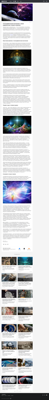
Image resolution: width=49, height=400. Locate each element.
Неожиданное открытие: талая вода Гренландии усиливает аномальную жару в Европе (24, 369)
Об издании (9, 395)
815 (15, 391)
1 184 (31, 356)
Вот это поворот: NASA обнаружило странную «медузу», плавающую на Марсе (24, 283)
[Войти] (46, 1)
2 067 (15, 339)
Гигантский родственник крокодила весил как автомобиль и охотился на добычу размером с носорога (24, 334)
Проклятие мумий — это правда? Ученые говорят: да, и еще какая (24, 299)
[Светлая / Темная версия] (44, 1)
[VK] (45, 395)
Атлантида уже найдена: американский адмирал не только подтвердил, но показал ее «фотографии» (25, 267)
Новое (14, 1)
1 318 (15, 356)
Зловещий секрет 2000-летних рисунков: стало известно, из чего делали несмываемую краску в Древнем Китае (8, 317)
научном (11, 34)
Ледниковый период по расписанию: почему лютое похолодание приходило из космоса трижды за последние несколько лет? (9, 386)
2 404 (15, 322)
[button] (4, 244)
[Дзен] (46, 395)
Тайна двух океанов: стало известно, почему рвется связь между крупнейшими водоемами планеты (9, 369)
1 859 (31, 339)
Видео (18, 1)
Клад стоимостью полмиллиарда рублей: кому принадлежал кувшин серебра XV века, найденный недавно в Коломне (9, 300)
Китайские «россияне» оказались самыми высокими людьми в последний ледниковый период (24, 317)
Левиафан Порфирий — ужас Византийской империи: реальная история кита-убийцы (8, 283)
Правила (12, 395)
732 (31, 391)
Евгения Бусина (5, 241)
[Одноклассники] (43, 395)
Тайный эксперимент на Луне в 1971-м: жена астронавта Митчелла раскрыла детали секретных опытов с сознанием (9, 334)
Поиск (21, 1)
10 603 (15, 271)
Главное (11, 1)
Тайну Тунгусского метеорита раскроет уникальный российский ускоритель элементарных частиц (24, 351)
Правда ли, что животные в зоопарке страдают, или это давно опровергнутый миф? (8, 351)
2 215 (31, 322)
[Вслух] (4, 1)
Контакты (5, 395)
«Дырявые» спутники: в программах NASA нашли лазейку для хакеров (24, 385)
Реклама (3, 395)
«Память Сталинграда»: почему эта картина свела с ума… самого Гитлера (9, 266)
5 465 (31, 271)
